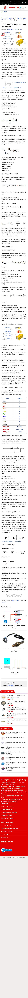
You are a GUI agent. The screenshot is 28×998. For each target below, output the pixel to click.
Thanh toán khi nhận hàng (18, 2)
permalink (3, 602)
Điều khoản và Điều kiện (7, 818)
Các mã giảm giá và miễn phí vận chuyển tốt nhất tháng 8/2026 (16, 733)
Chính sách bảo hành (6, 809)
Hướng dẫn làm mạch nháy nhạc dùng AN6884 (15, 747)
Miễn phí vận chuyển (7, 2)
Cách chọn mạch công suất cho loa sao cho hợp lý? (15, 758)
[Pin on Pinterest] (18, 595)
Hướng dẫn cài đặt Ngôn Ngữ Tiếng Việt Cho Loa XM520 (15, 768)
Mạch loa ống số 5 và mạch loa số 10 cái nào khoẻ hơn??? (16, 752)
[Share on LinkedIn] (20, 595)
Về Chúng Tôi (4, 837)
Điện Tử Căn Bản (15, 600)
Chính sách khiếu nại (6, 815)
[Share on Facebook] (10, 595)
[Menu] (2, 8)
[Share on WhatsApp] (7, 595)
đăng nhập (10, 685)
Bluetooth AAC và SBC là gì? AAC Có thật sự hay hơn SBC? (16, 763)
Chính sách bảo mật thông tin (9, 812)
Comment (9, 754)
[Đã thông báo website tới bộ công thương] (6, 850)
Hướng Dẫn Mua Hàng (7, 826)
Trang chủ (3, 18)
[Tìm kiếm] (26, 7)
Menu (5, 11)
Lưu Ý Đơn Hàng (5, 834)
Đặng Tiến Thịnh (18, 29)
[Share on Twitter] (12, 595)
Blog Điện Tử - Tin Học (13, 18)
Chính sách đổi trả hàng (7, 807)
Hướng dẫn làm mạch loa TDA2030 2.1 (15, 737)
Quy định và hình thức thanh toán (9, 828)
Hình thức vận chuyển (6, 831)
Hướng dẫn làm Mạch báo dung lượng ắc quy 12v (16, 743)
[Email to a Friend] (15, 595)
